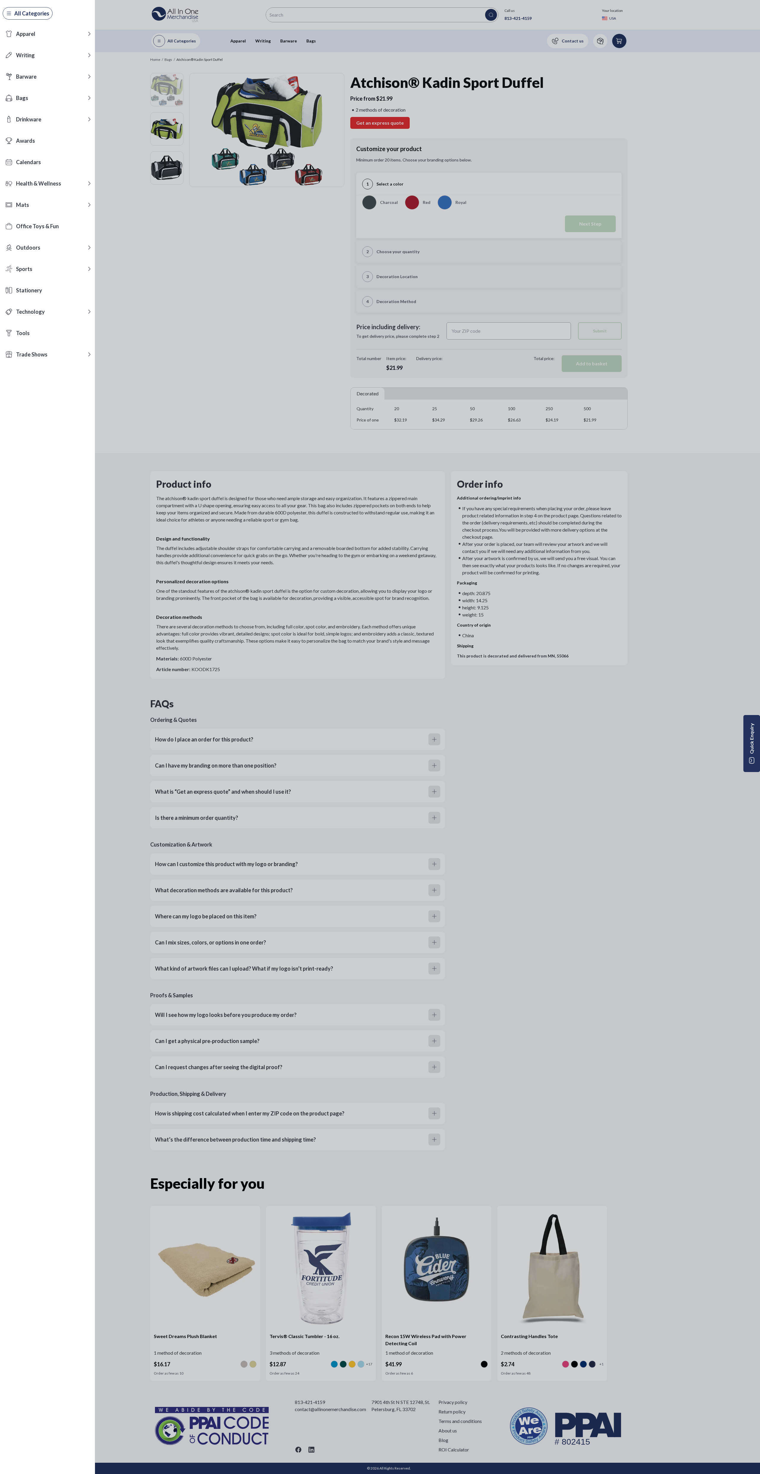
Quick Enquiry (751, 738)
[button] (89, 33)
